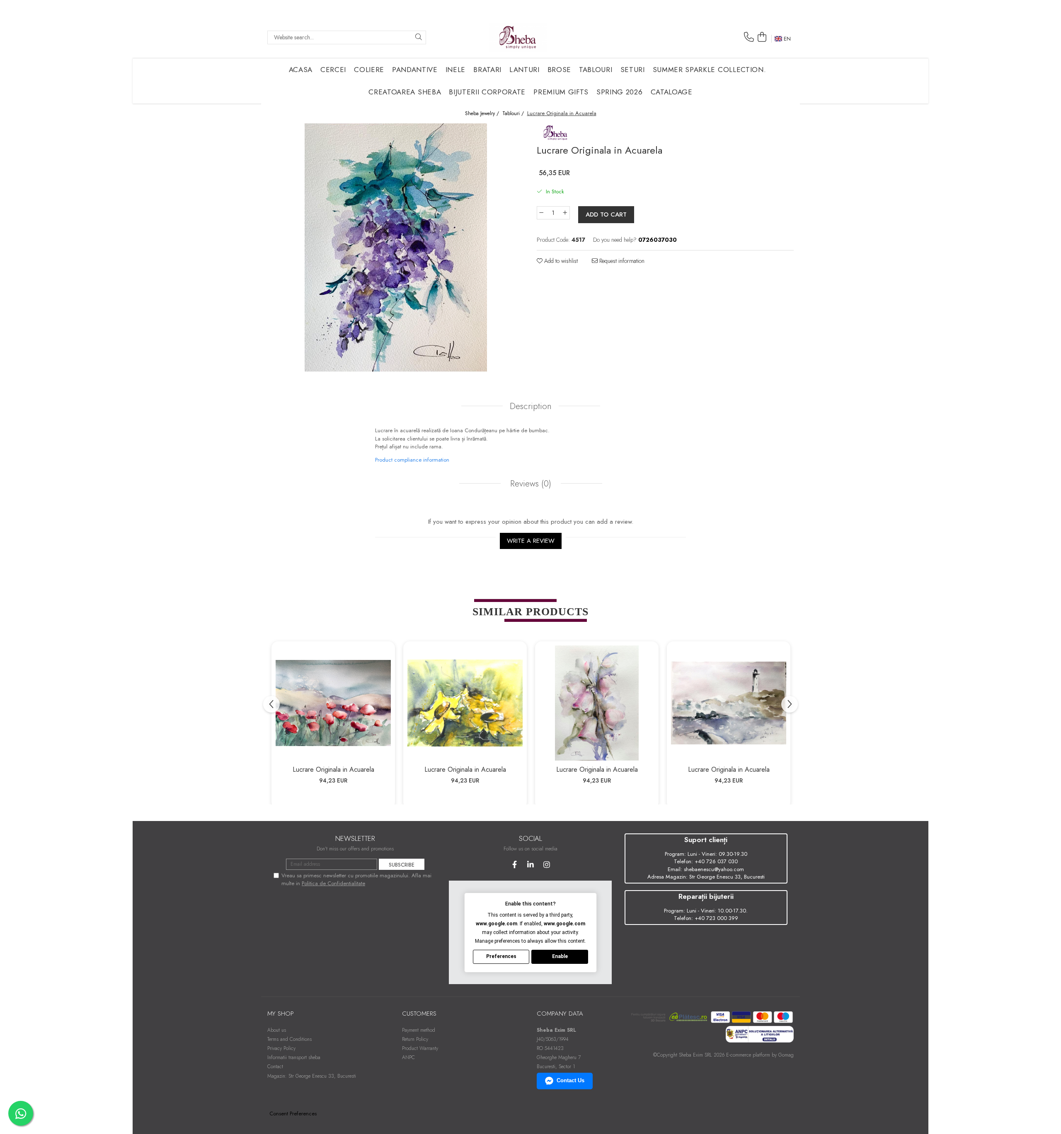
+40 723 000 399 (716, 918)
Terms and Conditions (289, 1039)
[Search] (418, 37)
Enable (560, 956)
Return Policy (415, 1039)
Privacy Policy (281, 1048)
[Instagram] (547, 864)
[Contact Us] (749, 37)
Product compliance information (412, 460)
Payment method (418, 1030)
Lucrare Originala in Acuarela (333, 769)
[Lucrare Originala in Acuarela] (333, 703)
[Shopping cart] (762, 37)
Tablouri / (514, 113)
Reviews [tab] (529, 483)
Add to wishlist (560, 261)
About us (276, 1030)
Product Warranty (420, 1048)
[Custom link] (555, 131)
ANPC (408, 1057)
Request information (621, 261)
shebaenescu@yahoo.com (714, 869)
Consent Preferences (293, 1113)
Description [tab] (531, 406)
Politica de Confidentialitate (333, 883)
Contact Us (570, 1080)
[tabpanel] (395, 247)
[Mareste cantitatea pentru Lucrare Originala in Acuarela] (565, 212)
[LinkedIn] (530, 864)
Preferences (501, 956)
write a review (531, 540)
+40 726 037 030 (716, 861)
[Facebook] (514, 864)
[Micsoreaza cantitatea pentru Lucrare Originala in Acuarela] (541, 212)
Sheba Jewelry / (483, 113)
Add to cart (606, 214)
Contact (275, 1066)
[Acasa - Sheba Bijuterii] (517, 37)
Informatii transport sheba (293, 1057)
